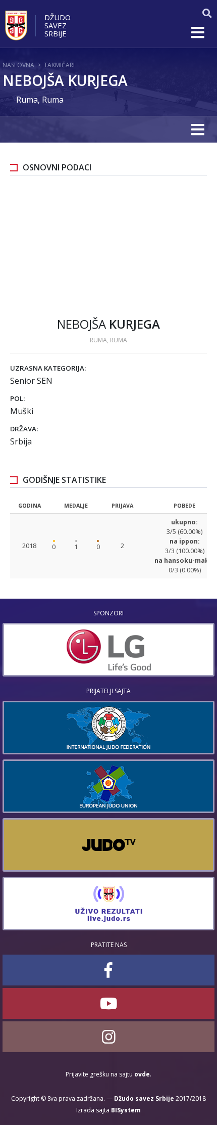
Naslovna (18, 65)
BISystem (126, 1110)
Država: (24, 428)
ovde (142, 1074)
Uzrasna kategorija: (48, 368)
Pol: (17, 398)
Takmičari (59, 65)
